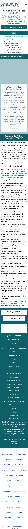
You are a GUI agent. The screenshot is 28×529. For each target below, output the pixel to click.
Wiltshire (16, 491)
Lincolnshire (19, 475)
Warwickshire (6, 491)
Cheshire (14, 523)
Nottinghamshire (10, 486)
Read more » (14, 426)
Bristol (20, 502)
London (9, 480)
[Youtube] (16, 343)
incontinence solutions (8, 178)
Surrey (20, 486)
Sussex (10, 496)
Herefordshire (19, 517)
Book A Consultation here (15, 305)
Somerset (18, 507)
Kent (23, 491)
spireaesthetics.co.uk (19, 526)
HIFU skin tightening (17, 175)
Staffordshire (9, 512)
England (14, 450)
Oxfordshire (9, 459)
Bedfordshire (7, 465)
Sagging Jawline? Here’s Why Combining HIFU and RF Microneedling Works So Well (14, 432)
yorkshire (19, 512)
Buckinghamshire (7, 454)
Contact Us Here (14, 128)
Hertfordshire (22, 470)
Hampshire (12, 470)
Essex (3, 470)
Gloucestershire (10, 502)
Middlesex (18, 480)
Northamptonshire (21, 454)
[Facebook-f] (12, 343)
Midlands (17, 496)
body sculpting (12, 173)
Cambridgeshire (19, 465)
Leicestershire (9, 475)
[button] (25, 4)
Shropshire (10, 507)
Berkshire (19, 459)
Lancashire (8, 517)
